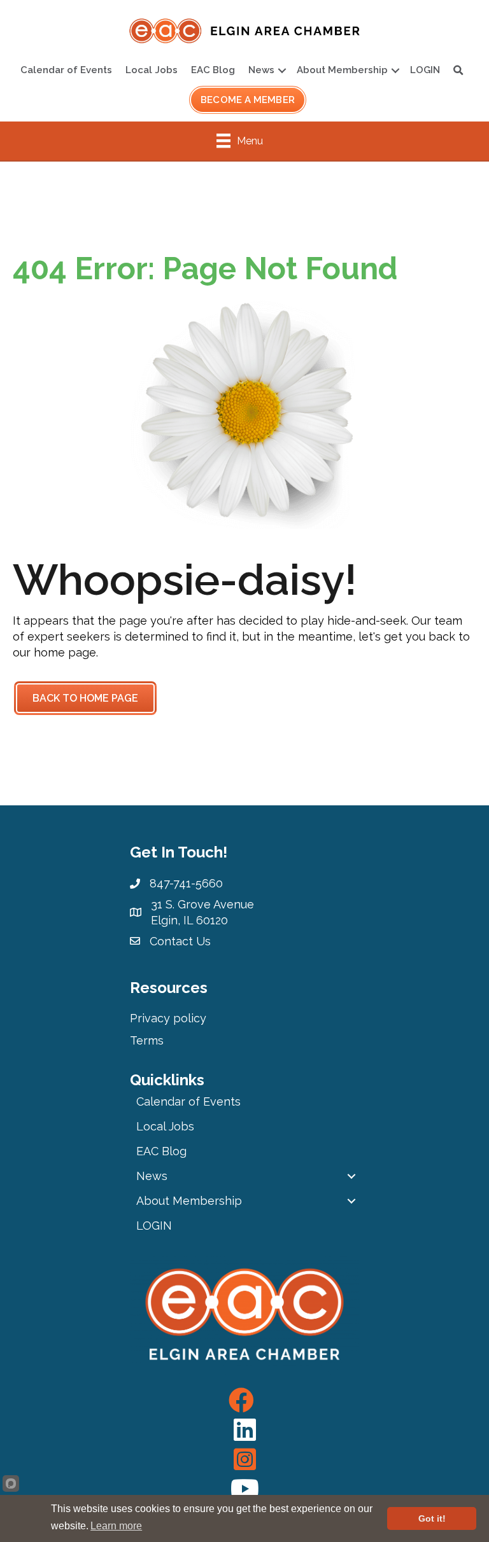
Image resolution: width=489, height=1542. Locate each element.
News (261, 70)
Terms (147, 1040)
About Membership (342, 70)
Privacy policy (168, 1018)
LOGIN (425, 70)
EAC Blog (213, 70)
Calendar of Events (66, 70)
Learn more (116, 1525)
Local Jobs (151, 70)
